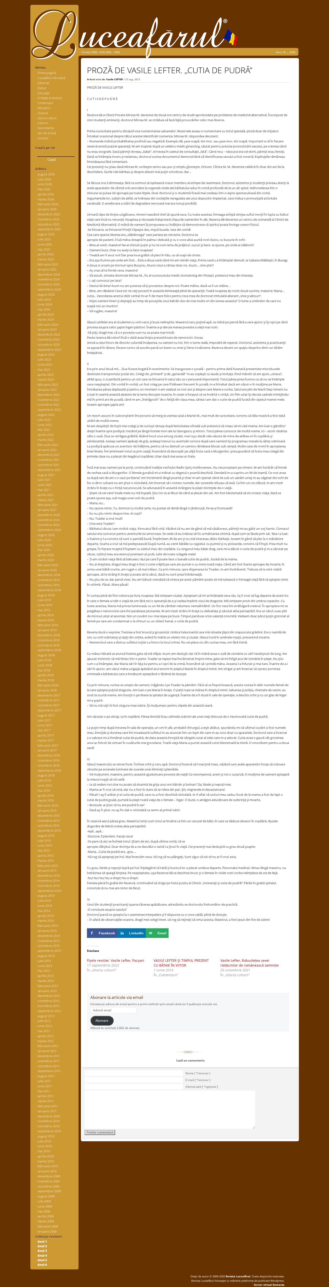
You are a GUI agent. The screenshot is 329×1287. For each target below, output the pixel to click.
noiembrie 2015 (48, 820)
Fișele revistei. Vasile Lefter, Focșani (115, 960)
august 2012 (46, 1016)
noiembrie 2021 (48, 460)
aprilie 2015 (46, 855)
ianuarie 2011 (47, 1111)
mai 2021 (44, 490)
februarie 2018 (48, 685)
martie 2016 (46, 800)
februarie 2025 (48, 264)
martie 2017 (46, 740)
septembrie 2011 (49, 1071)
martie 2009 (46, 1221)
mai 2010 (44, 1151)
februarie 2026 (48, 204)
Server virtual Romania (269, 1285)
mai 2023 (44, 369)
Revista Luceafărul (237, 1276)
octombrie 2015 (48, 825)
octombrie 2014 (48, 885)
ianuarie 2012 (47, 1051)
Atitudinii (44, 108)
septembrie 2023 (49, 349)
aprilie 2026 (46, 194)
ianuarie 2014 (47, 931)
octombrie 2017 (48, 705)
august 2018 (46, 655)
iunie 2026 (45, 184)
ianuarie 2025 (47, 269)
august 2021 (46, 475)
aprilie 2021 (46, 495)
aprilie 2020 (46, 555)
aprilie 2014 (46, 916)
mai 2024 (44, 309)
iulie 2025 (44, 239)
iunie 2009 (45, 1206)
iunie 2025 (45, 244)
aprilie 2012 (46, 1036)
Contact (43, 138)
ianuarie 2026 (47, 209)
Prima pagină (47, 73)
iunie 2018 (45, 665)
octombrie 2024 (48, 284)
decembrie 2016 (49, 755)
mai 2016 (44, 790)
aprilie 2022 (46, 434)
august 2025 (46, 234)
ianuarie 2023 (47, 389)
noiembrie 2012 (48, 1001)
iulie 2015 (44, 840)
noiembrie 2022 (48, 400)
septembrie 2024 (49, 289)
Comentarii (45, 103)
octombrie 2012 (48, 1006)
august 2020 (46, 535)
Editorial (43, 83)
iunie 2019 (45, 605)
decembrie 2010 (49, 1116)
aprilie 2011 (46, 1096)
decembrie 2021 (49, 454)
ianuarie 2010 (47, 1171)
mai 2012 (44, 1031)
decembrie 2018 (49, 635)
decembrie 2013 (49, 936)
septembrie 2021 (49, 470)
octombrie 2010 (48, 1126)
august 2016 (46, 775)
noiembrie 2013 (48, 941)
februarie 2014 (48, 925)
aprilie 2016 (46, 795)
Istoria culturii (47, 118)
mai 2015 (44, 850)
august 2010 (46, 1136)
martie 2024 (46, 319)
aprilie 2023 (46, 374)
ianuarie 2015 (47, 870)
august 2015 (46, 835)
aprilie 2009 (46, 1216)
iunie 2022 (45, 425)
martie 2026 (46, 199)
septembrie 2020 (49, 530)
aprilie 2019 (46, 615)
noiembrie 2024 (48, 279)
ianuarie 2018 (47, 690)
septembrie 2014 (49, 891)
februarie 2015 (48, 865)
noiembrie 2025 (48, 219)
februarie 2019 (48, 625)
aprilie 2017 (46, 735)
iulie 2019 (44, 600)
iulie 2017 (44, 720)
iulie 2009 (44, 1201)
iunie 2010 (45, 1146)
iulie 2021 (44, 480)
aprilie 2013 (46, 976)
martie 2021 (46, 500)
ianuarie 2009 (47, 1231)
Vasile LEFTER (114, 79)
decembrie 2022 (49, 394)
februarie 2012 (48, 1046)
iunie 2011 (45, 1086)
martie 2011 (46, 1101)
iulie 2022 (44, 420)
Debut (42, 88)
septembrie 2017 (49, 710)
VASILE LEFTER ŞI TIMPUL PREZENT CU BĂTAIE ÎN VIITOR (181, 963)
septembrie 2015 (49, 830)
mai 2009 (44, 1211)
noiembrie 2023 (48, 339)
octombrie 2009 (48, 1186)
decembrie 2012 (49, 996)
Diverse (43, 113)
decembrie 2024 (49, 274)
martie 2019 (46, 620)
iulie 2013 (44, 961)
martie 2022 (46, 440)
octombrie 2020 (48, 525)
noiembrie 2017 (48, 700)
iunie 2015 (45, 845)
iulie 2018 (44, 660)
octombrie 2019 (48, 585)
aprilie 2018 (46, 675)
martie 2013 (46, 981)
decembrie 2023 (49, 334)
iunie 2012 (45, 1026)
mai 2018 (44, 670)
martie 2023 (46, 379)
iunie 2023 (45, 364)
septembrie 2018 (49, 650)
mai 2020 (44, 550)
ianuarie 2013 (47, 991)
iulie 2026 (44, 179)
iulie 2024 (44, 299)
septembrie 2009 (49, 1191)
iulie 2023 (44, 359)
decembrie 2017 (49, 695)
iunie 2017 (45, 725)
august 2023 (46, 354)
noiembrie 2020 (48, 520)
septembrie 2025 (49, 229)
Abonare (101, 1020)
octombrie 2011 (48, 1066)
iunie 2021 (45, 485)
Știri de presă (47, 133)
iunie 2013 (45, 966)
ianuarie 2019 (47, 630)
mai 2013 (44, 971)
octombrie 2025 (48, 224)
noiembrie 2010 (48, 1121)
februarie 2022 (48, 445)
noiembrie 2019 (48, 580)
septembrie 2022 (49, 409)
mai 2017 (44, 730)
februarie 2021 (48, 505)
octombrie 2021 (48, 465)
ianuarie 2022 (47, 450)
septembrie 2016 (49, 770)
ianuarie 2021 (47, 510)
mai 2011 (44, 1091)
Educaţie (44, 93)
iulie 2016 (44, 780)
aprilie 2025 (46, 254)
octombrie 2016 (48, 765)
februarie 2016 (48, 805)
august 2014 (46, 895)
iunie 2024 (45, 304)
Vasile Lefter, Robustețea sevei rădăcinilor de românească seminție (249, 963)
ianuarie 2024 (47, 329)
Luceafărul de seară (51, 78)
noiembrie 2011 (48, 1061)
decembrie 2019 (49, 575)
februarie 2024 (48, 324)
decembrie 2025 (49, 214)
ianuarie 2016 (47, 810)
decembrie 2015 (49, 815)
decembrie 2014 (49, 875)
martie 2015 (46, 860)
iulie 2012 (44, 1021)
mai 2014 (44, 911)
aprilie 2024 (46, 314)
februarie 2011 (48, 1106)
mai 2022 (44, 429)
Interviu (43, 123)
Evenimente (46, 128)
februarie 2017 (48, 745)
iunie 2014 (45, 905)
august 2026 (46, 174)
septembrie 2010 (49, 1131)
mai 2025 (44, 249)
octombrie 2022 (48, 404)
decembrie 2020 (49, 515)
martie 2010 (46, 1161)
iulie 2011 (44, 1081)
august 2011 (46, 1076)
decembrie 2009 (49, 1176)
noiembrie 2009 (48, 1181)
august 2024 (46, 294)
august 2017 (46, 715)
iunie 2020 (45, 545)
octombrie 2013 (48, 945)
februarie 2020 (48, 565)
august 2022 (46, 414)
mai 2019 (44, 610)
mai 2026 (44, 189)
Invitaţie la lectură (50, 98)
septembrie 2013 (49, 951)
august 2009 (46, 1196)
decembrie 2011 (49, 1056)
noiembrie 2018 (48, 640)
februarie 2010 (48, 1166)
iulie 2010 (44, 1141)
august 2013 (46, 956)
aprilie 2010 (46, 1156)
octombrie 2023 (48, 344)
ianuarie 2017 (47, 750)
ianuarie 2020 (47, 570)
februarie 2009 (48, 1226)
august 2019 (46, 595)
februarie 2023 (48, 384)
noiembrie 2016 (48, 760)
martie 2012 (46, 1041)
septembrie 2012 (49, 1011)
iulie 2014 (44, 900)
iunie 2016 (45, 785)
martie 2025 (46, 259)
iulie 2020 (44, 540)
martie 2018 (46, 680)
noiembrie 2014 (48, 880)
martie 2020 (46, 560)
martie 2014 (46, 920)
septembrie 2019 (49, 590)
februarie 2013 (48, 986)
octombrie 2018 (48, 645)
